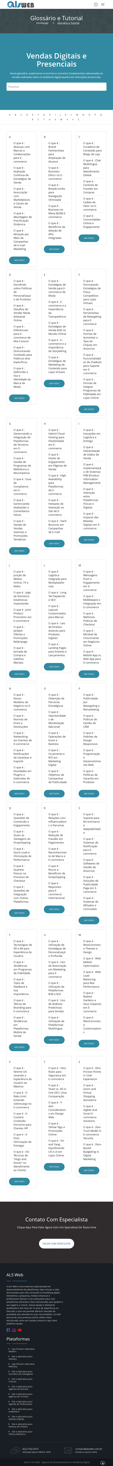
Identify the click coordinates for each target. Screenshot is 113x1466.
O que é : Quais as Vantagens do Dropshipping (22, 837)
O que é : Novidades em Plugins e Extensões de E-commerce (22, 775)
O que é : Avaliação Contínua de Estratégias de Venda (22, 175)
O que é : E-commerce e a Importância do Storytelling (57, 345)
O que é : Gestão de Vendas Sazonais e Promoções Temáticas (21, 530)
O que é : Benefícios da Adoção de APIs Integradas (56, 230)
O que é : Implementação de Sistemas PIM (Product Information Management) (92, 474)
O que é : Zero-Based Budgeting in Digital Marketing (92, 1152)
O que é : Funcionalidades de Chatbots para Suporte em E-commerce (92, 364)
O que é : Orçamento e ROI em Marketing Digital (56, 757)
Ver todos (19, 260)
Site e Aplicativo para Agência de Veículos (20, 1387)
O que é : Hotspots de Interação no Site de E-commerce (56, 507)
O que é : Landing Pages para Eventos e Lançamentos (57, 649)
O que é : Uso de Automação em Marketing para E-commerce (57, 969)
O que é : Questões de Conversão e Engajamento (22, 819)
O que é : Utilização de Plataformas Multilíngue (56, 1023)
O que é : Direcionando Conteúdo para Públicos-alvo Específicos (23, 355)
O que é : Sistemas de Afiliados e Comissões (90, 903)
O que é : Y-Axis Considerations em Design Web (57, 1110)
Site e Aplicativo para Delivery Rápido (20, 1417)
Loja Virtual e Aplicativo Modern (22, 1350)
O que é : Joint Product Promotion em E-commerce (22, 615)
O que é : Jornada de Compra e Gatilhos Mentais (20, 655)
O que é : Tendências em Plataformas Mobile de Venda (21, 1027)
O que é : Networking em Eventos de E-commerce (23, 738)
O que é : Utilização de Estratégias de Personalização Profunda (57, 948)
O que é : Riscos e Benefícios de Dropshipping (56, 871)
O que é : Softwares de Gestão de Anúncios (91, 865)
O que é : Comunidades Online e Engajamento (91, 221)
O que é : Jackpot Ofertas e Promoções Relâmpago (21, 634)
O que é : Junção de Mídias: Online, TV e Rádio (21, 579)
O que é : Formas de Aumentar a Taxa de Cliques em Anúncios (90, 339)
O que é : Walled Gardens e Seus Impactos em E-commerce (92, 1002)
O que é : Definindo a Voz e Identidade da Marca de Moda (22, 377)
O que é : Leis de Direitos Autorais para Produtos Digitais (56, 630)
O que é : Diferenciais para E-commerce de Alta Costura (22, 334)
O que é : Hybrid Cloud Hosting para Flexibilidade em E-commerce (56, 439)
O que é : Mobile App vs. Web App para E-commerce (92, 657)
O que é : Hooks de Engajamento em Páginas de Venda (57, 462)
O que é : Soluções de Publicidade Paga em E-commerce (90, 884)
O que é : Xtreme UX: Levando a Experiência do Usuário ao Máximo (23, 1077)
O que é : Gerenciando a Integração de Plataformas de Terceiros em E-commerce (23, 441)
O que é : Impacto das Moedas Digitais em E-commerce (91, 521)
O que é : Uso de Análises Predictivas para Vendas (56, 1005)
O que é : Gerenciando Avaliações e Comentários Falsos (21, 507)
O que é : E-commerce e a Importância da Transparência (57, 309)
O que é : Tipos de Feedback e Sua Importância (21, 986)
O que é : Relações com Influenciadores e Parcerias (57, 819)
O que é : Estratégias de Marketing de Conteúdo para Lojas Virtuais (57, 364)
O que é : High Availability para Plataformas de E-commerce (57, 485)
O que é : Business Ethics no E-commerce (55, 173)
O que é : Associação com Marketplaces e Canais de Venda (22, 198)
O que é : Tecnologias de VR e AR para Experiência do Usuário (23, 948)
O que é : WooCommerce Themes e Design (92, 946)
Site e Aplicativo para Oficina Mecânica (20, 1432)
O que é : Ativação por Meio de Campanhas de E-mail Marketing (21, 240)
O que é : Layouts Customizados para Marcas (57, 611)
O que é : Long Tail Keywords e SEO (57, 596)
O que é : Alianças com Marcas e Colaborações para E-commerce (22, 152)
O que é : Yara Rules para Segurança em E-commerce (57, 1073)
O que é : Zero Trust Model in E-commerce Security (92, 1132)
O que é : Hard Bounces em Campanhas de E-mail (57, 526)
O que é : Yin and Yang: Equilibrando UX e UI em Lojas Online (56, 1148)
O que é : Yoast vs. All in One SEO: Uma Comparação (57, 1090)
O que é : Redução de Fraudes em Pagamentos (56, 837)
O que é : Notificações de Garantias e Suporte (22, 755)
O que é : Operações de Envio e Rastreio (57, 738)
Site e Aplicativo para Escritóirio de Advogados (21, 1372)
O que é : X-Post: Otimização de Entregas (22, 1140)
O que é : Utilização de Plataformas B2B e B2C (56, 988)
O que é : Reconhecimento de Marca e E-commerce (57, 854)
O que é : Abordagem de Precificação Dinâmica (23, 218)
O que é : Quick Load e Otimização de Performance (22, 854)
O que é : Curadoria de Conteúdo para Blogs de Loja (92, 148)
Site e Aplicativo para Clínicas (20, 1380)
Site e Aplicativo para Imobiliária (20, 1410)
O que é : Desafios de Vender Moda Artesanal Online (22, 313)
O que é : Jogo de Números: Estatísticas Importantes (22, 598)
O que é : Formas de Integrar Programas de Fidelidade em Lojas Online (92, 389)
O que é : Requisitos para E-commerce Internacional (56, 890)
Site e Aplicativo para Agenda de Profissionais (20, 1402)
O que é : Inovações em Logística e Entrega (91, 435)
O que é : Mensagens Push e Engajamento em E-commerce (91, 581)
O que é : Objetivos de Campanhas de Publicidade (57, 776)
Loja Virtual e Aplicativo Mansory (22, 1365)
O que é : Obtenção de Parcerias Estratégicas (56, 700)
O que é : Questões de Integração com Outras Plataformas (21, 894)
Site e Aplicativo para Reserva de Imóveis (20, 1425)
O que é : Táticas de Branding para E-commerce (22, 1005)
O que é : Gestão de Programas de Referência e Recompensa (22, 465)
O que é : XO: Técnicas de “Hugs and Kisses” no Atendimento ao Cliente (22, 1161)
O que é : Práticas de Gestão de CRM (90, 721)
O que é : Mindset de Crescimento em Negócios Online (91, 638)
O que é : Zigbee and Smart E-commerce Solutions (90, 1113)
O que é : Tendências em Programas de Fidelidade (23, 967)
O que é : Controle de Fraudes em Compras (90, 186)
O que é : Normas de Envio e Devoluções (21, 721)
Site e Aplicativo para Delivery (20, 1357)
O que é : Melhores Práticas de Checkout (90, 619)
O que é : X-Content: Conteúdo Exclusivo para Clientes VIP (22, 1121)
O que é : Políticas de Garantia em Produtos (91, 776)
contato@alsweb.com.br (88, 1449)
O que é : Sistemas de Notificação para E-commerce (90, 846)
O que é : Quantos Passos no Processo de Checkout (21, 873)
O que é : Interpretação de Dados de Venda (91, 452)
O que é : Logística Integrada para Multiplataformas (57, 579)
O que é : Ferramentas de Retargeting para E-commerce (92, 316)
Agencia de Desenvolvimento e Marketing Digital (65, 1462)
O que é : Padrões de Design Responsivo (90, 738)
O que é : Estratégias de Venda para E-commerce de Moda (57, 288)
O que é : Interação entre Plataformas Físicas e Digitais (90, 498)
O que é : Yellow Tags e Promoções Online (56, 1129)
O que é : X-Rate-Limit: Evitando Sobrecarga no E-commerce (22, 1100)
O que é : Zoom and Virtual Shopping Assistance (89, 1092)
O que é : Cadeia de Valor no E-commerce (90, 204)
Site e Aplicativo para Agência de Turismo (20, 1395)
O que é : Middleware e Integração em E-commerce (92, 601)
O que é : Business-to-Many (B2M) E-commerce (57, 211)
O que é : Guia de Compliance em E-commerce (22, 486)
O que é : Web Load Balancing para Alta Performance (92, 979)
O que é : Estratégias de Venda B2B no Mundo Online (57, 328)
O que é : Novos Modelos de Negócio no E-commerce (22, 702)
